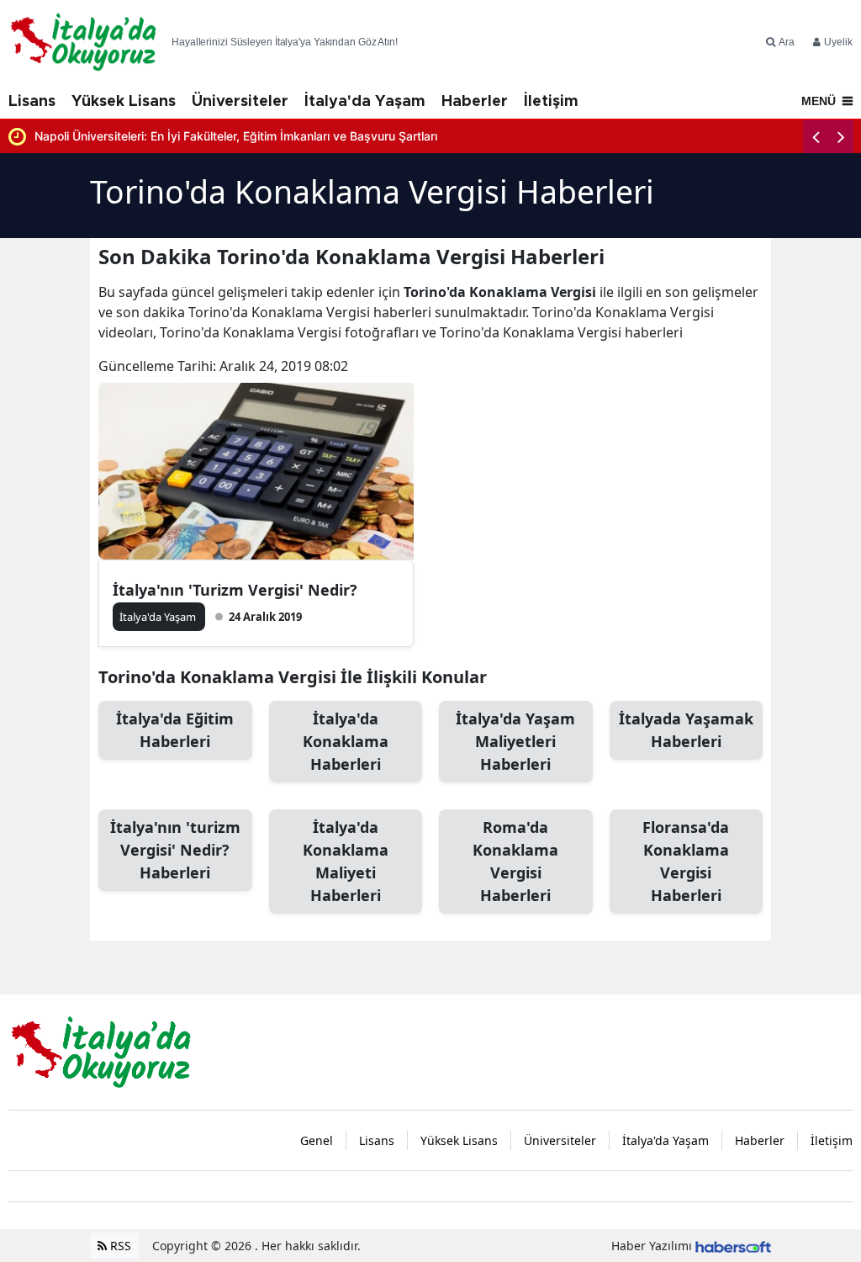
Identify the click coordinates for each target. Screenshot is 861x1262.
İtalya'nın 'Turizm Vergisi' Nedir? (235, 590)
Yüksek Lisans (123, 101)
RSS (119, 1246)
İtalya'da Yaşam (364, 101)
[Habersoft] (733, 1245)
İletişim (551, 101)
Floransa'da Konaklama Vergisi (685, 861)
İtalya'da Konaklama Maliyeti (345, 861)
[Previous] (815, 136)
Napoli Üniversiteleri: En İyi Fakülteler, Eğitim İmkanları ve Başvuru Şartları (235, 136)
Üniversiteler (240, 101)
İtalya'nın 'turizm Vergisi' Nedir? (175, 850)
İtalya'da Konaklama (345, 741)
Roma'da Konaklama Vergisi (515, 861)
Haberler (474, 101)
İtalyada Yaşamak (686, 729)
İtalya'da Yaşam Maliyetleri (515, 741)
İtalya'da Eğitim (175, 729)
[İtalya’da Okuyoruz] (100, 1051)
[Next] (840, 136)
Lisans (31, 101)
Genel (316, 1140)
